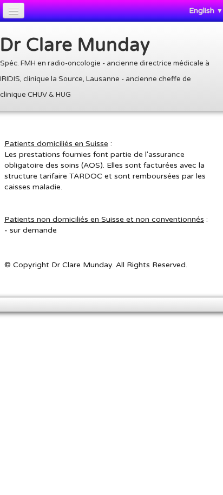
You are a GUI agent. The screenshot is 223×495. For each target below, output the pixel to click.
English (206, 10)
